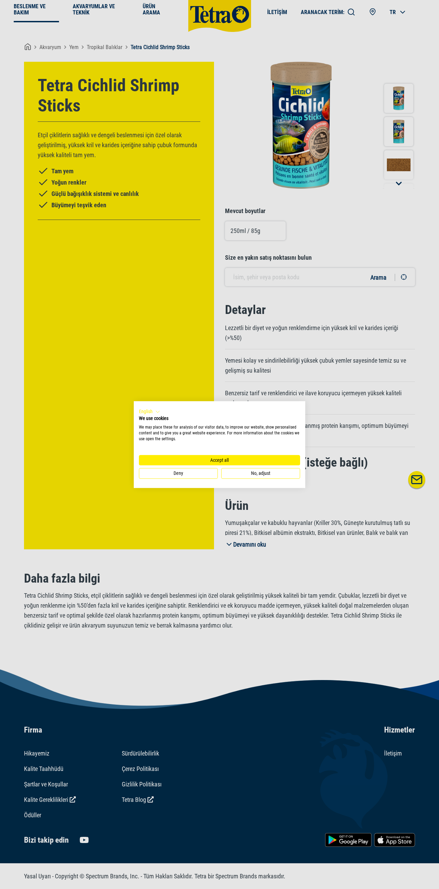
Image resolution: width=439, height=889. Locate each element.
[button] (149, 412)
